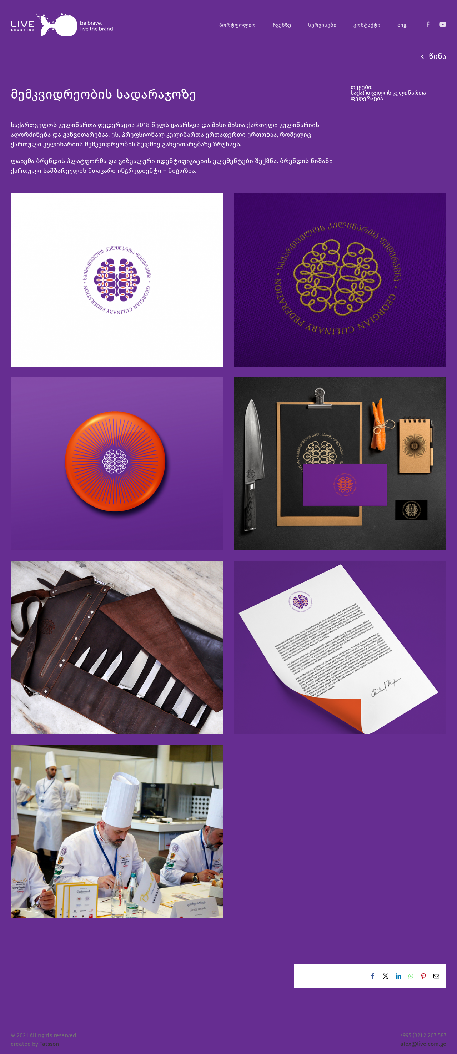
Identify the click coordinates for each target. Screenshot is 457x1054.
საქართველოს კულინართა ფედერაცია (388, 95)
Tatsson (49, 1043)
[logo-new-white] (62, 15)
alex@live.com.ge (423, 1043)
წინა (437, 56)
